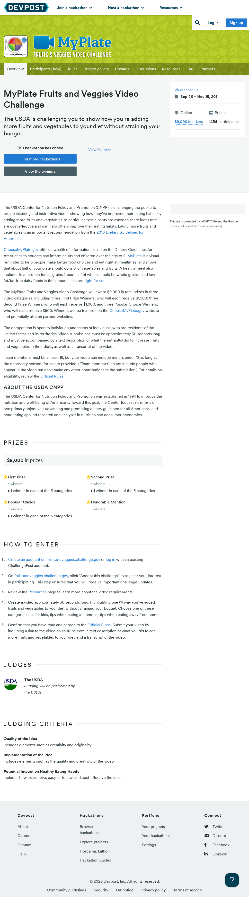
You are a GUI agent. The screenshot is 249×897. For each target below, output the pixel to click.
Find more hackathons (40, 159)
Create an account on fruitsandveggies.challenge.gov (54, 559)
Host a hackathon (124, 7)
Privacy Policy (178, 226)
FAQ (190, 68)
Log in (213, 22)
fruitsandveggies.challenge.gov (41, 575)
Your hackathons (156, 835)
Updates (122, 68)
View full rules (99, 149)
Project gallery (96, 68)
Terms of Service (204, 226)
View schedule (186, 90)
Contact (24, 844)
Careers (24, 835)
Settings (149, 844)
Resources (169, 7)
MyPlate (134, 255)
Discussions (145, 68)
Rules (72, 68)
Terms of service (187, 890)
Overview (15, 68)
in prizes (189, 121)
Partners (208, 68)
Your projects (153, 826)
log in (110, 559)
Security (101, 890)
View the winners (40, 171)
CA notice (124, 890)
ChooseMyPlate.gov (21, 249)
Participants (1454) (46, 68)
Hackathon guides (95, 860)
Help (22, 854)
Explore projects (94, 841)
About (23, 826)
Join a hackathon (73, 7)
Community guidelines (66, 890)
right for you (95, 280)
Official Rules (51, 376)
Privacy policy (153, 890)
